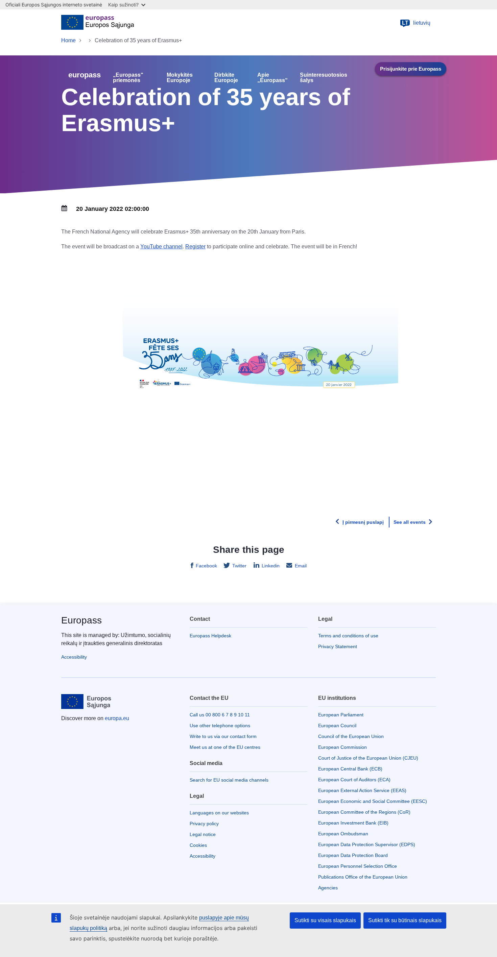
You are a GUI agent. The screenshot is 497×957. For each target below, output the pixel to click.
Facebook (206, 565)
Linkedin (271, 565)
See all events (410, 522)
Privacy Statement (337, 646)
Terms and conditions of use (348, 635)
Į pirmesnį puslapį (363, 522)
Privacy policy (204, 823)
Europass (81, 620)
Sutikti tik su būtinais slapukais (405, 920)
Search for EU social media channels (229, 780)
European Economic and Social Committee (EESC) (372, 801)
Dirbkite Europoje (226, 77)
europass (84, 75)
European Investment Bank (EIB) (353, 823)
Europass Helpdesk (210, 635)
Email (301, 565)
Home (68, 40)
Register (195, 246)
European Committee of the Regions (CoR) (364, 812)
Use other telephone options (220, 725)
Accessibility (74, 657)
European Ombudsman (343, 833)
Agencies (328, 887)
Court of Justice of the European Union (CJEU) (368, 758)
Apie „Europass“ (272, 77)
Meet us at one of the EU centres (225, 747)
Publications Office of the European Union (362, 877)
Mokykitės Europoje (180, 77)
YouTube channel (161, 246)
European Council (337, 725)
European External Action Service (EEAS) (362, 790)
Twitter (239, 565)
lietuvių (416, 23)
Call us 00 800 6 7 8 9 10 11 (220, 714)
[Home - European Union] (97, 23)
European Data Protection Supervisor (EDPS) (366, 844)
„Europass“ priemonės (128, 77)
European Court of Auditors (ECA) (354, 779)
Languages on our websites (219, 812)
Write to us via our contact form (223, 736)
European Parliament (340, 714)
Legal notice (203, 834)
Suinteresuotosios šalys (323, 77)
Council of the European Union (351, 736)
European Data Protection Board (353, 855)
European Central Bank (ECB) (350, 768)
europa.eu (117, 718)
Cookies (198, 845)
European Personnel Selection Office (357, 866)
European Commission (342, 747)
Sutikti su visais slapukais (325, 920)
